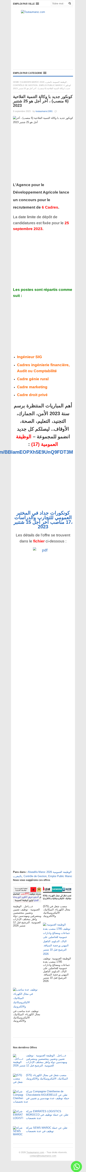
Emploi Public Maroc (51, 85)
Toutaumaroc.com (35, 1152)
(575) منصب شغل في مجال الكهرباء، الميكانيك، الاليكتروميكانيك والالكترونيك (47, 1077)
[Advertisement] (43, 42)
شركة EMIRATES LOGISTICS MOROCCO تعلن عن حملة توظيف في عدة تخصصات (47, 1115)
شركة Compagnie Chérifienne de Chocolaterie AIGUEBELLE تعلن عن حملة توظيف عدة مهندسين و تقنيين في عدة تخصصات (41, 1096)
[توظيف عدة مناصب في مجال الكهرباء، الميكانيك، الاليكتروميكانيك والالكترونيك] (27, 999)
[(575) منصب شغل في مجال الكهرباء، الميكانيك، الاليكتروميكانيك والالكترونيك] (57, 896)
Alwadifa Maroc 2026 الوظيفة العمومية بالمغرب (44, 82)
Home (16, 82)
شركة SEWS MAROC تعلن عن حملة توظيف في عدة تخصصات (46, 1129)
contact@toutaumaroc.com (43, 1156)
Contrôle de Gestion (25, 85)
